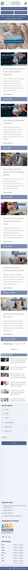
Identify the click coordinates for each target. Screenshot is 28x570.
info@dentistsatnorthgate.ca (12, 516)
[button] (24, 3)
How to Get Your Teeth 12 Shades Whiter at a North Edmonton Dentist (13, 221)
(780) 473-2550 (8, 513)
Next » (14, 349)
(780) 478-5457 (8, 510)
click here (13, 18)
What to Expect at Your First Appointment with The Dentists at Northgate (14, 172)
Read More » (8, 94)
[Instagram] (6, 537)
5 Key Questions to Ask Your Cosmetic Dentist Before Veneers (17, 392)
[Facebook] (3, 537)
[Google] (9, 537)
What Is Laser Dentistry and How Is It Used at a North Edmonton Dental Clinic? (14, 71)
